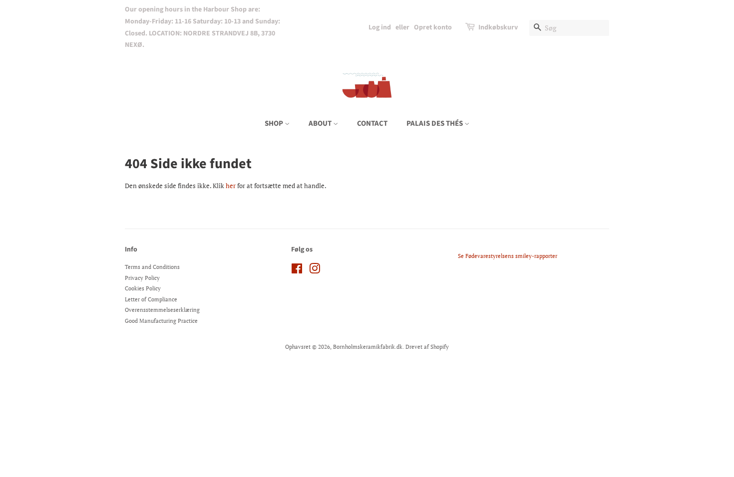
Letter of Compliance (151, 299)
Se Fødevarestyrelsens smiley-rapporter (507, 255)
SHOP (275, 123)
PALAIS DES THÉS (435, 123)
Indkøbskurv (498, 27)
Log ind (379, 27)
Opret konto (433, 27)
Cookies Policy (143, 288)
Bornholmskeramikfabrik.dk (367, 346)
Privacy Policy (142, 277)
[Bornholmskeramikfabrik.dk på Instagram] (314, 270)
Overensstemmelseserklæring (162, 309)
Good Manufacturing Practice (161, 320)
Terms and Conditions (152, 266)
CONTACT (372, 123)
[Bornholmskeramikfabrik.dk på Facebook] (297, 270)
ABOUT (321, 123)
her (231, 185)
